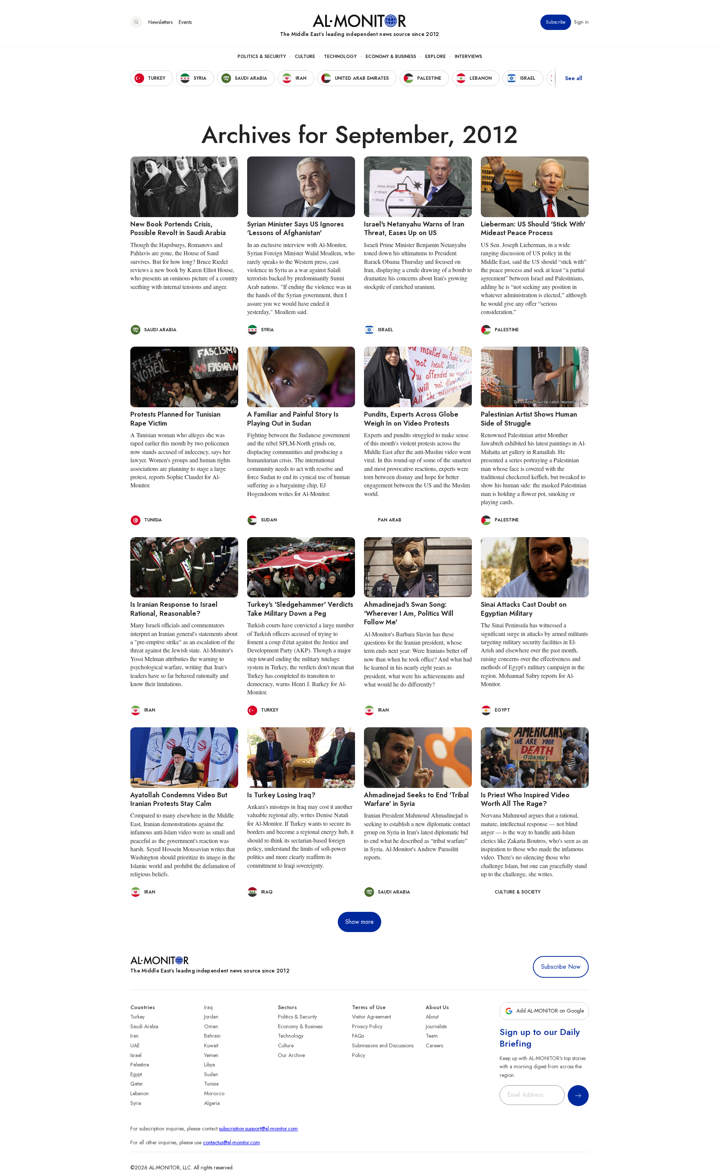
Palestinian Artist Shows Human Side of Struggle (529, 419)
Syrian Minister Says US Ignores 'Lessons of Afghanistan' (295, 228)
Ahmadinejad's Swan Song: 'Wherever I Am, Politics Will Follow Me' (408, 613)
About (432, 1016)
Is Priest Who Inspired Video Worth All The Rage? (525, 799)
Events (185, 22)
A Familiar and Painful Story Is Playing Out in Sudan (293, 419)
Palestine (139, 1064)
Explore (435, 56)
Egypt (136, 1074)
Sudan (211, 1074)
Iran (134, 1035)
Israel (136, 1055)
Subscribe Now (560, 966)
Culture (305, 56)
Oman (211, 1026)
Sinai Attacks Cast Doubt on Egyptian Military (524, 609)
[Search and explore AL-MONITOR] (136, 22)
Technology (340, 56)
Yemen (211, 1055)
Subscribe (555, 22)
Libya (209, 1064)
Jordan (211, 1016)
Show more (359, 921)
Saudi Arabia (144, 1026)
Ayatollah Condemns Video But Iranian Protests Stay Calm (178, 799)
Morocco (214, 1093)
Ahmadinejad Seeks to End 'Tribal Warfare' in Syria (416, 799)
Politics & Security (261, 56)
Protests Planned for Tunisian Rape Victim (175, 419)
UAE (135, 1045)
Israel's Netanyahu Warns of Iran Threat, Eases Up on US (414, 228)
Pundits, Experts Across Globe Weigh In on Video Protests (411, 419)
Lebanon (139, 1093)
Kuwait (211, 1045)
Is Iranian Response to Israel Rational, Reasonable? (174, 609)
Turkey (137, 1016)
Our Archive (291, 1055)
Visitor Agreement (371, 1016)
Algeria (212, 1103)
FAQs (358, 1035)
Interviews (468, 56)
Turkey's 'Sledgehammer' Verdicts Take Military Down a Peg (300, 609)
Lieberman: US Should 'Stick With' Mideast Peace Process (533, 228)
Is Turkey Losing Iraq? (281, 795)
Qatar (136, 1083)
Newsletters (160, 22)
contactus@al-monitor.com (231, 1142)
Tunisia (211, 1083)
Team (432, 1035)
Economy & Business (390, 56)
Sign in (581, 22)
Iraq (208, 1007)
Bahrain (212, 1035)
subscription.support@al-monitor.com (258, 1128)
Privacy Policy (367, 1026)
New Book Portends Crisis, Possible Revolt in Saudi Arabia (178, 228)
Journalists (436, 1026)
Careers (434, 1045)
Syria (135, 1103)
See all (573, 78)
